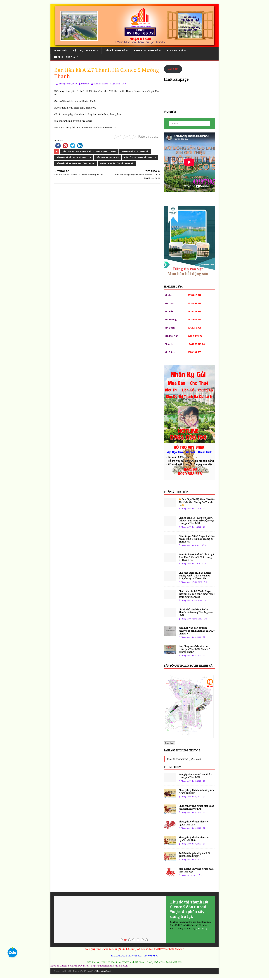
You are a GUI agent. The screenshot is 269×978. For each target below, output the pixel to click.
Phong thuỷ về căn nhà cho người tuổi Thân (193, 839)
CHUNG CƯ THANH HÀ (146, 50)
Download (169, 743)
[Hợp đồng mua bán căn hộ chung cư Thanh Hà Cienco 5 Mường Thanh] (170, 652)
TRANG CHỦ (60, 50)
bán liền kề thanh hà (108, 157)
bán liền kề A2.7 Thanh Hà (135, 151)
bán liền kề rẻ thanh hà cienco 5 (74, 157)
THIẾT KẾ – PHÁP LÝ (64, 57)
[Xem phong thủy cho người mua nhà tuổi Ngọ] (170, 874)
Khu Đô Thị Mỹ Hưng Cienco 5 (184, 758)
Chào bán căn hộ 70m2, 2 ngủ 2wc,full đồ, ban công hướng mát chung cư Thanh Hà (196, 594)
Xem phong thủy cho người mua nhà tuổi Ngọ (196, 870)
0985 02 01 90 (151, 955)
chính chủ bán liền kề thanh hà (116, 163)
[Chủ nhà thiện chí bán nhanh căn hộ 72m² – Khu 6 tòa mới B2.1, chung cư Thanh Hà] (170, 578)
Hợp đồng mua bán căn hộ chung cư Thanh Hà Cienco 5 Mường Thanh (194, 649)
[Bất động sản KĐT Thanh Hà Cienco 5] (134, 45)
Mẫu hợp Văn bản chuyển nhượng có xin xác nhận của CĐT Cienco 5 (197, 630)
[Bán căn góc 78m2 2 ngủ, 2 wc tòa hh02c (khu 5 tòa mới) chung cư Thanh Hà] (170, 542)
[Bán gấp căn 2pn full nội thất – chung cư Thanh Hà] (170, 780)
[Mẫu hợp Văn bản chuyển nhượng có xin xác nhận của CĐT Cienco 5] (170, 634)
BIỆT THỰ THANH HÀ (84, 50)
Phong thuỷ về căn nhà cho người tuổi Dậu (193, 823)
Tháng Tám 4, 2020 (68, 83)
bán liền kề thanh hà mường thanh (75, 163)
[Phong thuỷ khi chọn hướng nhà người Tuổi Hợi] (170, 796)
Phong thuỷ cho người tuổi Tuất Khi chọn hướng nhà (196, 807)
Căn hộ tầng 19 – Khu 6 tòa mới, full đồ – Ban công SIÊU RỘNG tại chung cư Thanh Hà (196, 520)
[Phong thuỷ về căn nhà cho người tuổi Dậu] (170, 827)
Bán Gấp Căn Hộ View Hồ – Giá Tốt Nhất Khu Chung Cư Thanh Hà (197, 502)
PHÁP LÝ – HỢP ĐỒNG (177, 492)
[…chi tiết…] (201, 928)
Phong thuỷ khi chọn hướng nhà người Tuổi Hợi (197, 791)
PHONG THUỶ (172, 767)
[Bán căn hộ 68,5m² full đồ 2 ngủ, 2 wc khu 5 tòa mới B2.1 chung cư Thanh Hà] (170, 560)
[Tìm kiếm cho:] (189, 123)
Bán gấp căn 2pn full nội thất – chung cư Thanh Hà (195, 776)
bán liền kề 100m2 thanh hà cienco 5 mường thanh (89, 151)
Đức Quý (85, 83)
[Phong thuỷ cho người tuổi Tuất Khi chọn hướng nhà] (170, 812)
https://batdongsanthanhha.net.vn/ (109, 965)
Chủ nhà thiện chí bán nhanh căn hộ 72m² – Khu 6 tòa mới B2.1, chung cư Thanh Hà (195, 575)
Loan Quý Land (104, 971)
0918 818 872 (135, 955)
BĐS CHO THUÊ (175, 50)
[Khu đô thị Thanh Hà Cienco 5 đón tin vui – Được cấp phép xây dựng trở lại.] (134, 919)
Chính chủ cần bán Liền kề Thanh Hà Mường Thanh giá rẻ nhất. (195, 612)
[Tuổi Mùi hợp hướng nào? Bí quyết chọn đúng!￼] (170, 859)
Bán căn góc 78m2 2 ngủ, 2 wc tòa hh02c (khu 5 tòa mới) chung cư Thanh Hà (197, 539)
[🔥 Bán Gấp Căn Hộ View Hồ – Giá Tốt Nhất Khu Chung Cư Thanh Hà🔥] (170, 505)
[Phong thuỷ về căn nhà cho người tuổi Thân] (170, 843)
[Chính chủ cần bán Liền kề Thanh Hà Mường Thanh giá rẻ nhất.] (170, 615)
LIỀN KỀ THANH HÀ (115, 50)
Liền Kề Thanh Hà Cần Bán (107, 83)
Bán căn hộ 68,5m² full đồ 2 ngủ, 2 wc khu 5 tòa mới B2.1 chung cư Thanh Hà (197, 557)
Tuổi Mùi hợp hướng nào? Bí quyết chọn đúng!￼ (194, 854)
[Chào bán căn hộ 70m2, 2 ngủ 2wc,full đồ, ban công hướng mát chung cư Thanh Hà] (170, 597)
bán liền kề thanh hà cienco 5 (140, 157)
